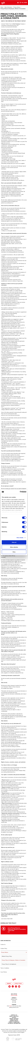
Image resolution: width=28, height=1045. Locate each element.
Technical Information (14, 1023)
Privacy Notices (16, 7)
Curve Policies (4, 972)
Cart (17, 2)
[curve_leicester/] (16, 986)
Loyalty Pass (18, 983)
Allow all (14, 542)
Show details (20, 537)
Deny (14, 551)
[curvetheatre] (19, 986)
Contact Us (3, 944)
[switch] (24, 522)
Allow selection (14, 547)
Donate (9, 983)
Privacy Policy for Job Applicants (9, 964)
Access (14, 1017)
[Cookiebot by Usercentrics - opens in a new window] (20, 492)
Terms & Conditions (5, 968)
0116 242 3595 (14, 995)
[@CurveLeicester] (9, 986)
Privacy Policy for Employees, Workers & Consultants (13, 960)
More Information (8, 7)
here (10, 1006)
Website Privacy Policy (7, 956)
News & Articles (14, 1016)
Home (2, 7)
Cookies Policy (4, 948)
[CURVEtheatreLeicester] (13, 986)
